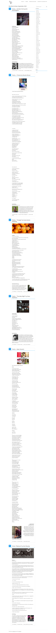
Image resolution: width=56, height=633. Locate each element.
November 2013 (38, 62)
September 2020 (38, 23)
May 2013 (37, 66)
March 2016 (37, 41)
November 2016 (38, 40)
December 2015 (38, 44)
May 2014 (37, 57)
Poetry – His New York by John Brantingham (19, 9)
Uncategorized (25, 214)
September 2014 (38, 52)
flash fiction (27, 624)
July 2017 (37, 35)
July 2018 (37, 27)
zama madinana (28, 344)
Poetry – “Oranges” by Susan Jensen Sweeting (21, 220)
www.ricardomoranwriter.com (24, 212)
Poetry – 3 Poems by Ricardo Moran (21, 75)
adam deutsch (26, 541)
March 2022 (37, 18)
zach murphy (31, 624)
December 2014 (38, 49)
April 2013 (37, 67)
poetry (31, 70)
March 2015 (37, 48)
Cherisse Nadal (15, 70)
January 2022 (37, 19)
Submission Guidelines (32, 1)
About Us (22, 1)
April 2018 (37, 31)
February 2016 (38, 43)
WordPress (20, 631)
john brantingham (27, 70)
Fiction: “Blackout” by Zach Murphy (21, 546)
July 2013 (37, 65)
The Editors (14, 291)
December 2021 (38, 21)
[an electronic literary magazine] (11, 4)
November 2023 (38, 13)
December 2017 (38, 32)
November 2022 (38, 14)
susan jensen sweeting (29, 291)
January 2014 (37, 61)
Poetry (22, 70)
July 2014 (37, 54)
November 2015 (38, 45)
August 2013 (37, 63)
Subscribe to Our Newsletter (42, 1)
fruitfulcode (14, 631)
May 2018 (37, 30)
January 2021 (37, 22)
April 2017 (37, 39)
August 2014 (37, 53)
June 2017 (37, 36)
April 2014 (37, 58)
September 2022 (38, 17)
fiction (24, 624)
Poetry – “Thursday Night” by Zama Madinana (21, 297)
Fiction (21, 624)
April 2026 (37, 10)
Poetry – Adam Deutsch (18, 349)
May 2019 (37, 26)
